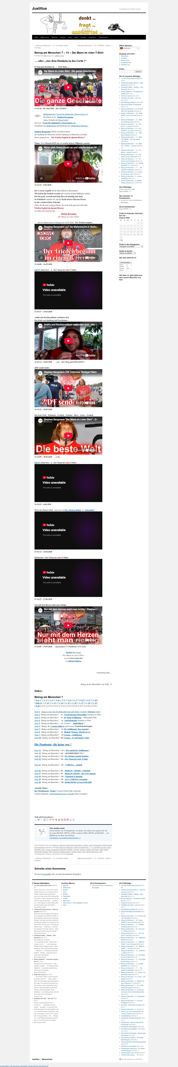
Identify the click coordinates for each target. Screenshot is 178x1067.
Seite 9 (37, 735)
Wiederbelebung (126, 1016)
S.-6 (69, 700)
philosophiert (97, 845)
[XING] (42, 820)
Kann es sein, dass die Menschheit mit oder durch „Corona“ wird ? (71, 711)
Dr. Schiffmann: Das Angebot (76, 729)
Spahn (79, 852)
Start (36, 37)
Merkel (45, 852)
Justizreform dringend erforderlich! (131, 1018)
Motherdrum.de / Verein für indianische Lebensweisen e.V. (65, 114)
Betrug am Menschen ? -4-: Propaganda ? (133, 996)
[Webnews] (65, 820)
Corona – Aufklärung (73, 734)
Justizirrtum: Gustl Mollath (129, 1027)
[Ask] (50, 820)
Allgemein (62, 845)
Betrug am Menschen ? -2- (128, 1009)
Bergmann (76, 652)
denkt (68, 845)
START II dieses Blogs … (128, 1055)
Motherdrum (51, 125)
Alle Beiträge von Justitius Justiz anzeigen (65, 838)
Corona (48, 850)
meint (91, 845)
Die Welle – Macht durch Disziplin (131, 1005)
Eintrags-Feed (125, 60)
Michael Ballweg (74, 661)
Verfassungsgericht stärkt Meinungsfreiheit (133, 1042)
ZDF (101, 852)
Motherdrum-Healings (79, 125)
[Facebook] (39, 820)
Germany (63, 850)
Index (76, 37)
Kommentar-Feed (126, 62)
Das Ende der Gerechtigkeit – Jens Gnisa (133, 1029)
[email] (71, 820)
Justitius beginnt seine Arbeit (129, 1053)
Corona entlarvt (58, 726)
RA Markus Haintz (65, 852)
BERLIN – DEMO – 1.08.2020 (77, 770)
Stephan (69, 652)
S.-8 (82, 700)
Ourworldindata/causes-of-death (61, 793)
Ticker (53, 790)
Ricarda (74, 852)
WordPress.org (125, 65)
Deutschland (55, 850)
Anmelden (124, 58)
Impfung (82, 850)
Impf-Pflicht (78, 723)
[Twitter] (36, 820)
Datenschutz (103, 37)
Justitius (39, 8)
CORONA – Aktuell (73, 764)
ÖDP (50, 852)
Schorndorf (89, 510)
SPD (83, 852)
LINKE (101, 850)
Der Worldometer (42, 790)
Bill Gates (38, 850)
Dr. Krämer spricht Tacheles (77, 756)
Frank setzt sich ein (126, 96)
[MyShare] (59, 820)
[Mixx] (62, 820)
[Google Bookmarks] (47, 820)
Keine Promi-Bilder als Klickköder (131, 104)
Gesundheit (78, 845)
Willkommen (45, 37)
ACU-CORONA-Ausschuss (76, 779)
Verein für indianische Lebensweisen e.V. (59, 122)
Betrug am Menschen (66, 847)
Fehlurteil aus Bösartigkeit (128, 1046)
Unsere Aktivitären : (42, 883)
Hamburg (76, 850)
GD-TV (38, 269)
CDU (43, 850)
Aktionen (55, 845)
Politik (105, 845)
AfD (57, 847)
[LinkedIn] (44, 820)
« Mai (121, 240)
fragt (72, 845)
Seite (38, 700)
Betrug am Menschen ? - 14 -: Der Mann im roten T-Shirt (92, 847)
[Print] (73, 820)
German (126, 48)
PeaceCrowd (63, 120)
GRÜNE (69, 850)
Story (70, 37)
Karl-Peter (95, 850)
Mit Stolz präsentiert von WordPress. (132, 1059)
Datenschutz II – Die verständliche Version (75, 903)
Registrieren (124, 56)
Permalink (69, 854)
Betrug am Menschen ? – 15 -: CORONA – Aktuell (95, 45)
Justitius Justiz (59, 56)
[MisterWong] (68, 820)
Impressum (92, 37)
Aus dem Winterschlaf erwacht (130, 78)
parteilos (55, 852)
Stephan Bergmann (65, 117)
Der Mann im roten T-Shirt (76, 759)
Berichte (54, 37)
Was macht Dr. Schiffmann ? (77, 750)
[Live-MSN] (53, 820)
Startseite (65, 885)
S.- (45, 700)
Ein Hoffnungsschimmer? (128, 102)
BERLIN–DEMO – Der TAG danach (80, 773)
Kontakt (83, 37)
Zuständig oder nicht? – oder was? (131, 98)
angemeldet (46, 874)
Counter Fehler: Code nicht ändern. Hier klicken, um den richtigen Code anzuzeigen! (24, 1066)
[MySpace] (56, 820)
